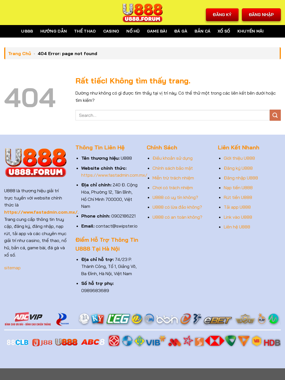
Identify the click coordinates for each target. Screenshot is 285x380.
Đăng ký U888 (238, 168)
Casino (111, 31)
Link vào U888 (238, 217)
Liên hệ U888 (237, 227)
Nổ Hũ (132, 31)
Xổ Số (224, 31)
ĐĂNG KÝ (222, 15)
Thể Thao (85, 31)
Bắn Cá (202, 31)
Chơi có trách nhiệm (173, 187)
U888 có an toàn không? (177, 217)
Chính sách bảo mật (173, 168)
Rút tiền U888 (238, 197)
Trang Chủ (19, 53)
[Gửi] (275, 115)
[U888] (142, 12)
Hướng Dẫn (53, 31)
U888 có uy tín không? (175, 197)
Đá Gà (180, 31)
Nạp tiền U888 (238, 187)
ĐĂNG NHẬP (261, 14)
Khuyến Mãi (250, 31)
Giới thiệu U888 (239, 158)
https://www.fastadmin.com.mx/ (114, 175)
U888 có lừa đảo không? (177, 207)
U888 (27, 31)
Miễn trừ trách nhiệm (173, 178)
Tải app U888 (237, 207)
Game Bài (157, 31)
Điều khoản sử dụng (173, 158)
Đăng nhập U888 (241, 178)
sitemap (12, 267)
